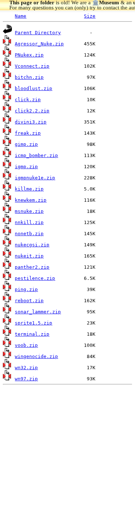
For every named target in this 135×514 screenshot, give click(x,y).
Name (20, 16)
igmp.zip (26, 166)
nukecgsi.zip (32, 244)
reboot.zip (29, 300)
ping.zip (26, 289)
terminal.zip (32, 334)
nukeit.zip (29, 256)
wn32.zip (26, 367)
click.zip (28, 99)
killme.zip (29, 189)
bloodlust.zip (33, 88)
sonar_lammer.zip (38, 311)
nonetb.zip (29, 233)
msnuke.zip (29, 211)
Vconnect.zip (32, 66)
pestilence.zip (35, 278)
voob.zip (26, 345)
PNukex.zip (29, 55)
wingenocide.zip (36, 356)
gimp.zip (26, 144)
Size (89, 16)
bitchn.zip (29, 77)
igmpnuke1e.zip (35, 177)
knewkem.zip (30, 200)
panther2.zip (32, 267)
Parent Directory (38, 32)
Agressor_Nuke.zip (39, 43)
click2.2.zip (32, 110)
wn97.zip (26, 378)
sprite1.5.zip (33, 323)
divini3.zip (30, 122)
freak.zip (28, 133)
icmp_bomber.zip (36, 155)
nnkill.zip (29, 222)
